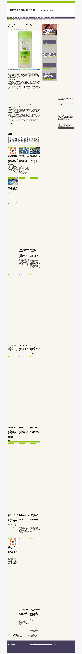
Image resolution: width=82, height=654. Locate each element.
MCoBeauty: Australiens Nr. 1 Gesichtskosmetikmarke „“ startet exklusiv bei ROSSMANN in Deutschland (49, 31)
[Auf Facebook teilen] (9, 70)
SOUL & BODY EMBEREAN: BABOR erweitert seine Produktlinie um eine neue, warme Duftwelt (48, 65)
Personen (27, 17)
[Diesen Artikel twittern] (12, 70)
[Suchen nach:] (69, 19)
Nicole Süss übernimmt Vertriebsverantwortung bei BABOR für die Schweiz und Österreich (24, 430)
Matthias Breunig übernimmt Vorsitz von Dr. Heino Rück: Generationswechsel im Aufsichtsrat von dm (35, 430)
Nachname (60, 104)
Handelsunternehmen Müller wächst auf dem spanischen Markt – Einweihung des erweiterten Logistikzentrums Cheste (13, 159)
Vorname (59, 101)
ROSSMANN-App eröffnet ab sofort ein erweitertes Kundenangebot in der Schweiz (49, 54)
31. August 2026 (50, 33)
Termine (36, 17)
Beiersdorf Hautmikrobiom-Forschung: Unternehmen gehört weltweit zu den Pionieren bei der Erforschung (35, 253)
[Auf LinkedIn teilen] (15, 70)
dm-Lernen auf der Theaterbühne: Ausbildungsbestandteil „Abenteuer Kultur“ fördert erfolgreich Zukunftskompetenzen (48, 76)
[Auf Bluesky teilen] (35, 70)
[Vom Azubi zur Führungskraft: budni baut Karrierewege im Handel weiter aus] (35, 150)
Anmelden (54, 644)
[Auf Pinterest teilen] (18, 70)
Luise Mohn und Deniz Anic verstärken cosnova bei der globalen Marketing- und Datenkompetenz (23, 349)
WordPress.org (55, 648)
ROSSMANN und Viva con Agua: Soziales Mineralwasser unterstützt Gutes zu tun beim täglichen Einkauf (13, 189)
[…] (15, 174)
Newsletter (49, 17)
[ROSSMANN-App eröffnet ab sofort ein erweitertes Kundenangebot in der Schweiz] (49, 52)
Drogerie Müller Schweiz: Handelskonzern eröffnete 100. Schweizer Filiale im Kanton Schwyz (13, 549)
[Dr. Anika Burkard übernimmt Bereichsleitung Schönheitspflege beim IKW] (24, 573)
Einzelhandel (22, 29)
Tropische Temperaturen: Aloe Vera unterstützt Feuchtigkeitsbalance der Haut (24, 517)
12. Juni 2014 (11, 29)
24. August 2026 (50, 79)
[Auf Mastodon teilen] (30, 70)
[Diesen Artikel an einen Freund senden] (21, 70)
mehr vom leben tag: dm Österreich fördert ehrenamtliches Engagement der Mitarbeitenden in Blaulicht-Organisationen (24, 253)
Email (59, 107)
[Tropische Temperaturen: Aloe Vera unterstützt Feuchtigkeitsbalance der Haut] (24, 477)
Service (54, 17)
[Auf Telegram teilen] (33, 70)
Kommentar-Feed (55, 647)
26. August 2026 (50, 56)
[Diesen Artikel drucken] (24, 70)
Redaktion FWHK (16, 29)
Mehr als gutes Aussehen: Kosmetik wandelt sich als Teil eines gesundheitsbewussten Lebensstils (48, 42)
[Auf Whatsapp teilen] (27, 70)
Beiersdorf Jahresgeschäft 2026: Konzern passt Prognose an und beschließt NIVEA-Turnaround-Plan (24, 158)
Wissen (32, 17)
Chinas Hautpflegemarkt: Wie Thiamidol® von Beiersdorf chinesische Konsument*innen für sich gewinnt (35, 349)
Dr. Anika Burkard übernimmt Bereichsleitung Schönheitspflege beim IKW (23, 612)
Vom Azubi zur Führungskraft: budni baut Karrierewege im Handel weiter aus (35, 157)
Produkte (13, 17)
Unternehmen (20, 17)
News (9, 17)
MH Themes (25, 651)
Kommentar (42, 17)
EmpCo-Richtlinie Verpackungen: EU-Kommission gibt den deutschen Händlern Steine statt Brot (35, 517)
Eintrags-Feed (55, 645)
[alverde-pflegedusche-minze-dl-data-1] (24, 67)
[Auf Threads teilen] (38, 70)
